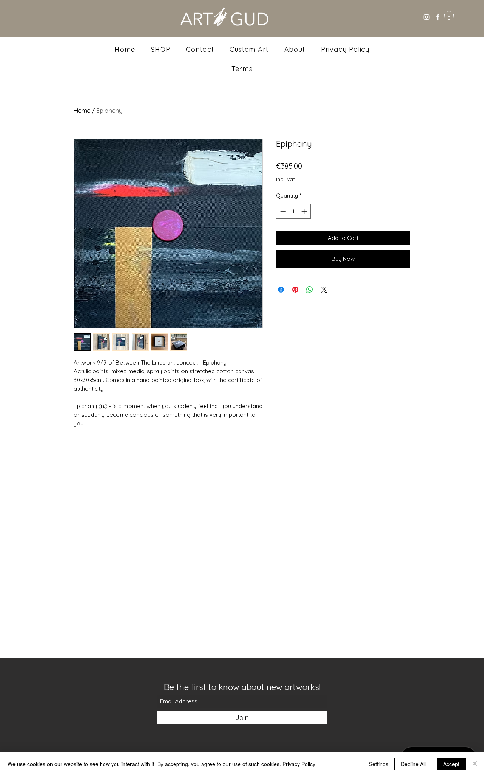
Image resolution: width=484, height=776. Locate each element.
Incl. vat (285, 179)
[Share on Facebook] (280, 289)
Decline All (413, 764)
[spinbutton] (293, 211)
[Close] (474, 764)
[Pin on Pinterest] (295, 289)
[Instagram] (426, 17)
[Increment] (305, 211)
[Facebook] (438, 17)
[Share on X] (324, 289)
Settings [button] (378, 764)
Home (82, 110)
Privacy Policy (298, 764)
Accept (451, 764)
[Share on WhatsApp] (309, 289)
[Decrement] (282, 211)
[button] (449, 16)
